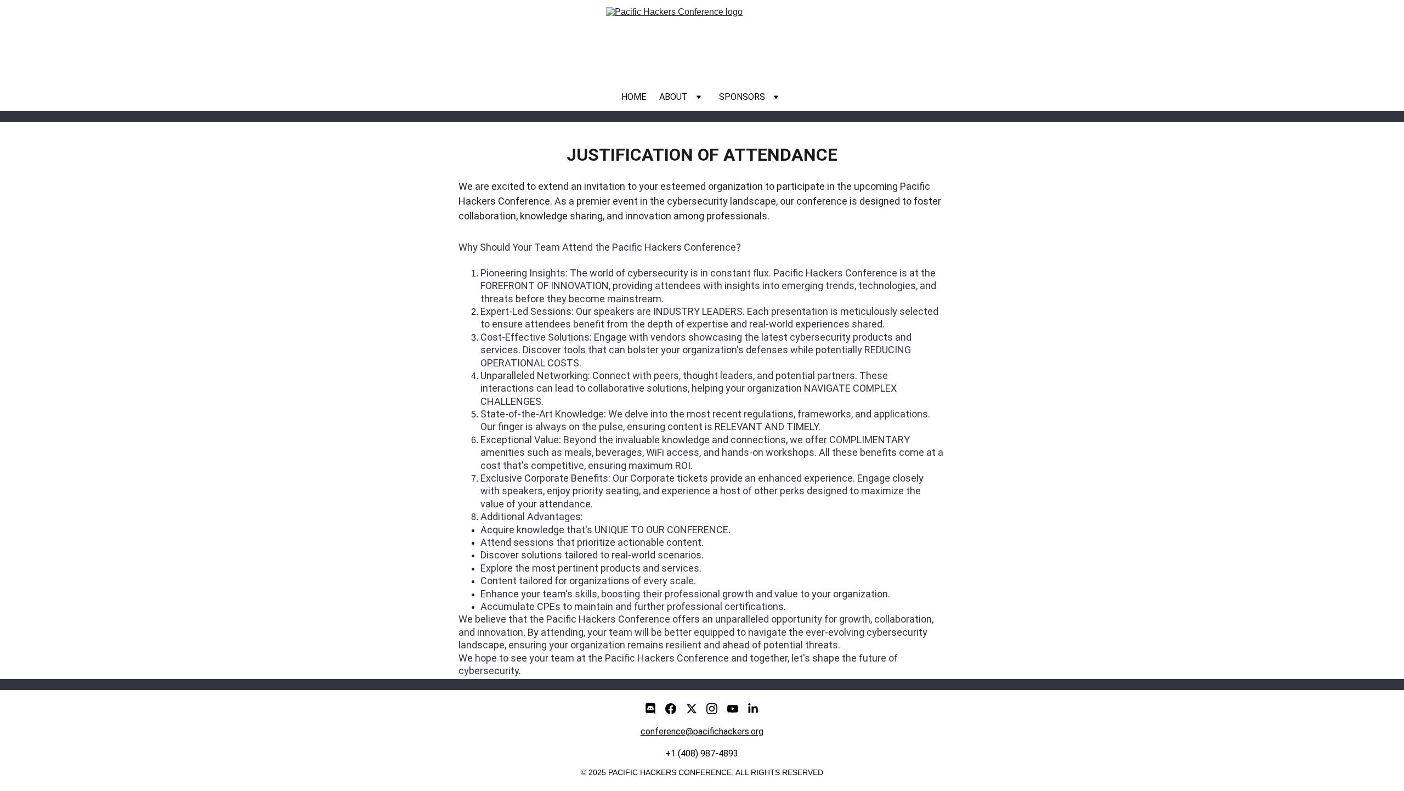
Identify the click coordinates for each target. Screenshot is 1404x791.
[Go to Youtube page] (732, 708)
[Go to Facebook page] (670, 708)
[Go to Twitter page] (691, 708)
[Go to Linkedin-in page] (753, 708)
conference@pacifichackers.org (702, 731)
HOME (633, 97)
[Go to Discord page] (650, 708)
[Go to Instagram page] (711, 708)
